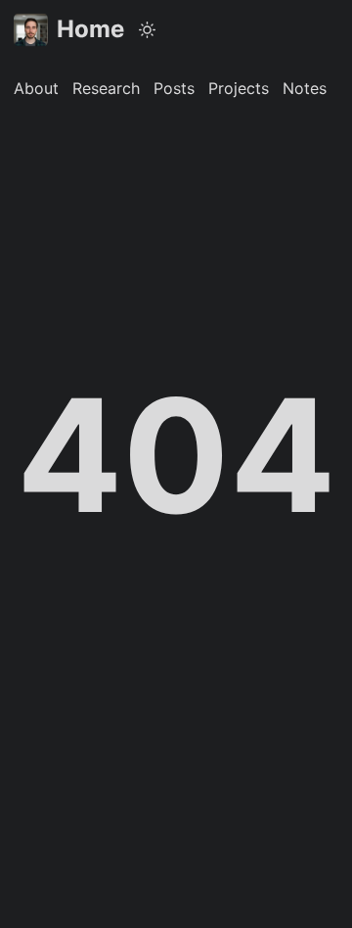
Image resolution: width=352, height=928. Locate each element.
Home (90, 29)
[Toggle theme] (147, 29)
